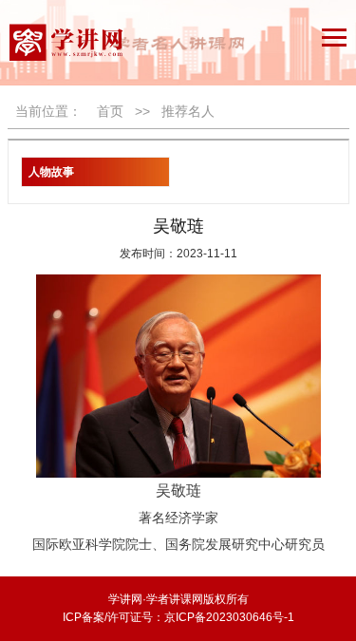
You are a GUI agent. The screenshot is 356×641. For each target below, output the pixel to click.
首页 (110, 111)
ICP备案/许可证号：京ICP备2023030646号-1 (178, 617)
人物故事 (51, 172)
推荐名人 (188, 111)
